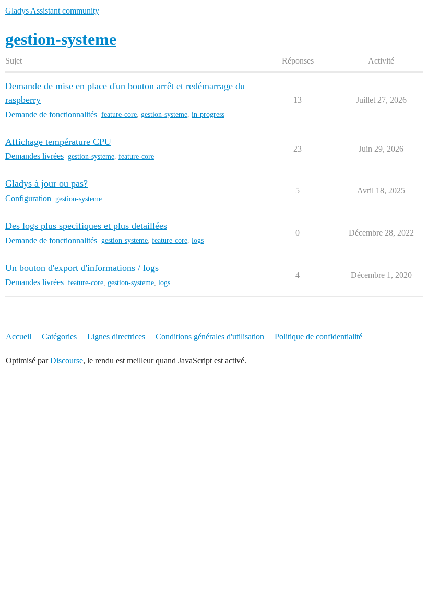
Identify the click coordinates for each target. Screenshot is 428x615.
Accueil (18, 336)
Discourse (66, 360)
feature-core (119, 114)
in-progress (208, 114)
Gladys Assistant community (52, 10)
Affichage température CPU (58, 142)
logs (198, 240)
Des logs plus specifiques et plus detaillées (86, 225)
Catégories (59, 336)
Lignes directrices (116, 336)
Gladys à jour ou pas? (46, 183)
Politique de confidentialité (318, 336)
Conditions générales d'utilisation (210, 336)
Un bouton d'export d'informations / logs (82, 268)
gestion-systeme (164, 114)
